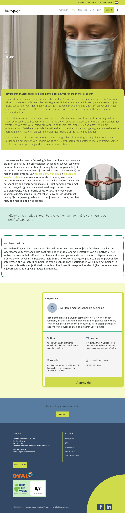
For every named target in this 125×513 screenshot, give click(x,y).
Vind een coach (20, 465)
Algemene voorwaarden (34, 507)
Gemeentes (69, 447)
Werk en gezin (70, 451)
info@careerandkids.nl (26, 452)
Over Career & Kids (72, 456)
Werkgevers (69, 439)
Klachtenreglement (62, 507)
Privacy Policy (49, 507)
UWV (66, 443)
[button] (117, 10)
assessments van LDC (46, 173)
